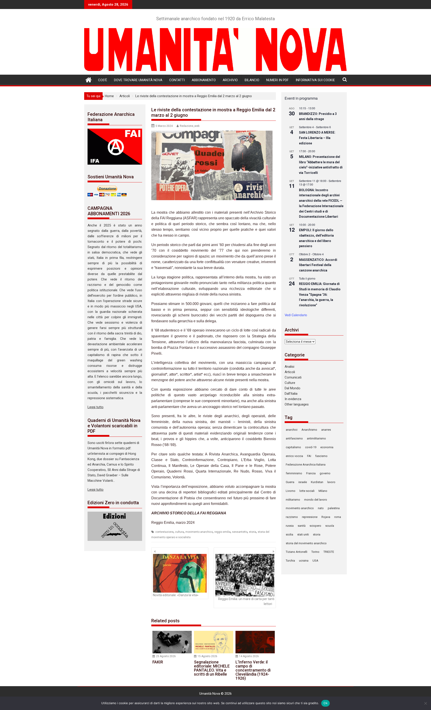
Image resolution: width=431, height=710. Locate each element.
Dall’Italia (291, 394)
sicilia (289, 534)
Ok (325, 703)
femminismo (294, 473)
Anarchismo (309, 429)
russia (290, 525)
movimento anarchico (199, 531)
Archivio (230, 80)
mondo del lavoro (315, 499)
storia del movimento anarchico (306, 543)
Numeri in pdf (277, 80)
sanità (302, 525)
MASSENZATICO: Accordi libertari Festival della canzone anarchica (318, 265)
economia (326, 447)
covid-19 (310, 447)
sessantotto (239, 531)
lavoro (331, 482)
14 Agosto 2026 (249, 656)
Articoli (290, 372)
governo (325, 473)
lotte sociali (306, 491)
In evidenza (293, 399)
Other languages (297, 404)
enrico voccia (294, 456)
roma (337, 517)
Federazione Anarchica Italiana (305, 464)
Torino (315, 551)
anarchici (291, 429)
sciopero (315, 525)
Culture (290, 383)
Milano (323, 491)
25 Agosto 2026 (166, 656)
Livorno (290, 491)
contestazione (164, 531)
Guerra (290, 482)
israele (302, 482)
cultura (179, 531)
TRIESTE (328, 551)
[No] (425, 703)
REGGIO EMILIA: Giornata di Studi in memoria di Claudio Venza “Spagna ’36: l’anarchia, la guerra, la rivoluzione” (320, 294)
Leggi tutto (95, 407)
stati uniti (303, 534)
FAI (309, 456)
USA (315, 560)
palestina (334, 508)
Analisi (289, 367)
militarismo (293, 499)
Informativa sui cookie (315, 80)
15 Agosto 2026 (207, 656)
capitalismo (293, 447)
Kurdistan (317, 482)
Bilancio (252, 80)
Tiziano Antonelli (296, 551)
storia (252, 531)
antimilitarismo (316, 438)
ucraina (303, 560)
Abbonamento (204, 80)
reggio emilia (222, 531)
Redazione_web (189, 126)
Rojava (325, 517)
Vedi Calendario (296, 315)
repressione (309, 517)
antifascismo (294, 438)
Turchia (290, 560)
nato (321, 508)
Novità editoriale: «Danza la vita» (175, 595)
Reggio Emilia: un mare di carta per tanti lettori (246, 601)
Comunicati (293, 377)
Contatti (177, 80)
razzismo (292, 517)
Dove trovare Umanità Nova (138, 80)
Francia (311, 473)
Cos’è (102, 80)
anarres (326, 429)
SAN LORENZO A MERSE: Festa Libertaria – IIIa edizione (317, 138)
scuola (329, 525)
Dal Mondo (292, 388)
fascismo (321, 456)
